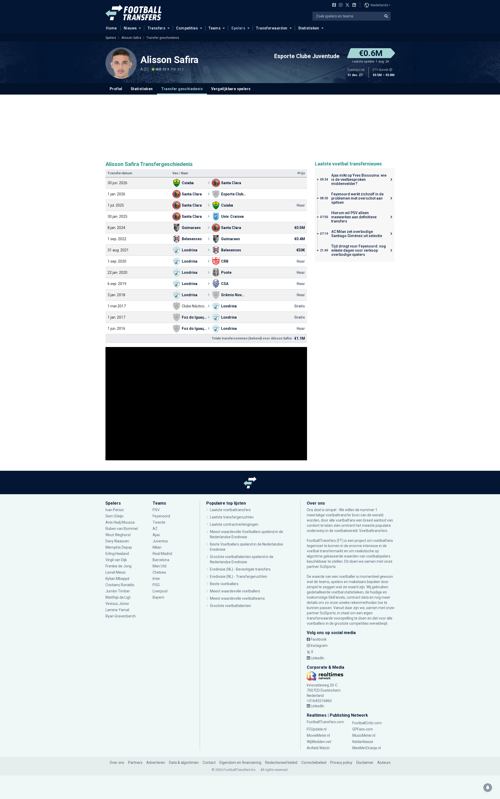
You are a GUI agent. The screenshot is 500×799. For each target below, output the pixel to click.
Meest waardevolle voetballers (235, 591)
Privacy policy (341, 762)
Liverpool (160, 591)
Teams (215, 28)
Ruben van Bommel (121, 529)
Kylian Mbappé (117, 579)
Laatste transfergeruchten (232, 517)
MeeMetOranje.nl (366, 748)
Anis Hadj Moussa (120, 522)
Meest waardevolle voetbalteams (237, 598)
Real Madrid (162, 554)
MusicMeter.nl (363, 735)
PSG (156, 585)
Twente (159, 522)
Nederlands (379, 5)
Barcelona (161, 560)
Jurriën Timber (118, 591)
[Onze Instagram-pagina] (339, 5)
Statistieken (308, 28)
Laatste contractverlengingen (234, 524)
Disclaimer (364, 762)
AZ (155, 529)
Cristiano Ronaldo (119, 585)
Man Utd (159, 566)
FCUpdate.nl (317, 729)
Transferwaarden (271, 28)
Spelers (238, 28)
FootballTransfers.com (325, 722)
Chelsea (159, 572)
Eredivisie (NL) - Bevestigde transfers (240, 569)
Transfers (157, 28)
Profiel (116, 89)
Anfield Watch (318, 748)
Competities (187, 28)
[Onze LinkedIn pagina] (353, 5)
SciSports (328, 567)
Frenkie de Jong (118, 566)
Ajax (156, 535)
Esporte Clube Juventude (307, 56)
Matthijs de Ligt (118, 597)
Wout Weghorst (118, 535)
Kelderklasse (362, 742)
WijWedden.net (319, 742)
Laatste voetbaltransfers (230, 510)
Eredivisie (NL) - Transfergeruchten (238, 576)
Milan (157, 547)
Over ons (117, 762)
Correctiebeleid (313, 762)
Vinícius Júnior (117, 604)
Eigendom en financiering (240, 762)
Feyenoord (161, 516)
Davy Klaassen (117, 541)
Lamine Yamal (117, 610)
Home (111, 28)
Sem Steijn (114, 516)
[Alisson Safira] (121, 63)
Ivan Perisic (114, 510)
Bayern (158, 597)
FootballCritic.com (367, 723)
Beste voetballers (224, 584)
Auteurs (384, 762)
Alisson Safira (131, 38)
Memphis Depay (118, 547)
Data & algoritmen (184, 762)
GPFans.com (362, 729)
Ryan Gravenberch (120, 616)
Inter (156, 579)
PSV (156, 510)
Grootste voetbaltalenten (230, 606)
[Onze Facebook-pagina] (333, 5)
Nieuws (130, 28)
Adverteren (155, 762)
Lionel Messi (115, 572)
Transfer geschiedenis (162, 38)
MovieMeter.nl (318, 735)
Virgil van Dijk (116, 560)
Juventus (160, 541)
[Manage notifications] (488, 787)
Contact (209, 762)
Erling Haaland (117, 554)
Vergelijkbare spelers (231, 89)
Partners (135, 762)
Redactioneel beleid (281, 762)
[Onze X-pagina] (346, 5)
